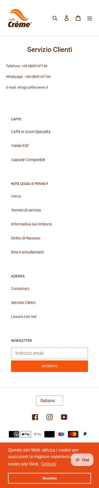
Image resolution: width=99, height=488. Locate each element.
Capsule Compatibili (28, 159)
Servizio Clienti (23, 302)
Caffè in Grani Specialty (31, 131)
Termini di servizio (26, 210)
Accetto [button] (49, 478)
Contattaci (20, 288)
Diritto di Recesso (25, 238)
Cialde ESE (20, 145)
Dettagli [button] (48, 464)
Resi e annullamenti (27, 252)
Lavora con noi (23, 316)
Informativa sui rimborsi (31, 224)
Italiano (47, 400)
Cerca (16, 196)
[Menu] (89, 17)
